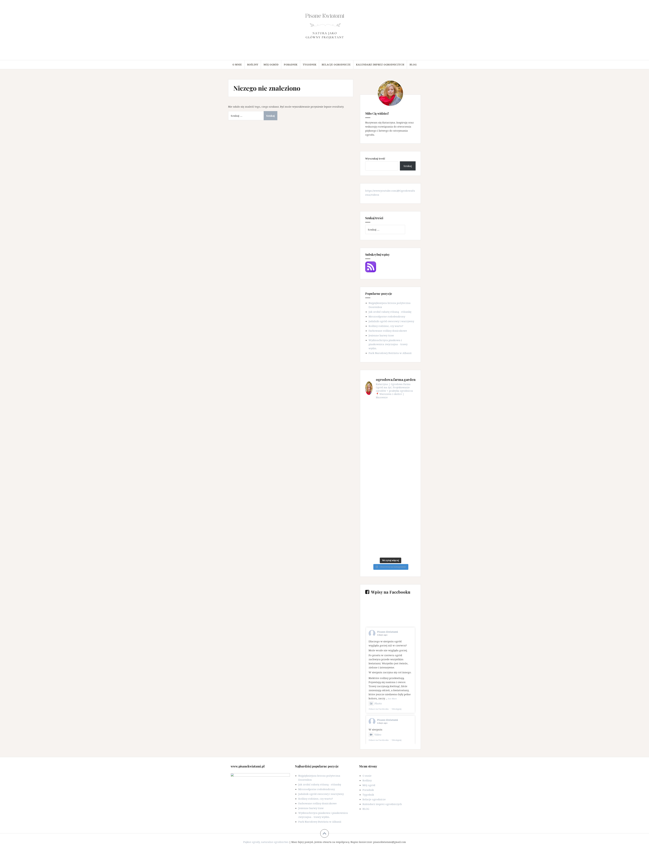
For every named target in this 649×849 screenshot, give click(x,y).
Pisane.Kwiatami (387, 631)
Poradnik (290, 64)
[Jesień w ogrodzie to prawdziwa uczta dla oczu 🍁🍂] (403, 533)
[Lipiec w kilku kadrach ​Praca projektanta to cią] (377, 471)
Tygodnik (309, 64)
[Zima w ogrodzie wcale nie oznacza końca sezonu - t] (403, 487)
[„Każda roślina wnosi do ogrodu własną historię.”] (377, 410)
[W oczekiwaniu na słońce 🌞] (377, 456)
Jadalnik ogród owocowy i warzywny (391, 321)
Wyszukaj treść (375, 158)
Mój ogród (271, 64)
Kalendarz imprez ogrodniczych (380, 64)
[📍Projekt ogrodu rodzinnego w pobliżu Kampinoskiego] (403, 517)
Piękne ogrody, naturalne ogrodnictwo (266, 842)
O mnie (237, 64)
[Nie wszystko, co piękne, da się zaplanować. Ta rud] (403, 441)
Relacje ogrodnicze (336, 64)
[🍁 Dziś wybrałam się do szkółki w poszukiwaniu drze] (403, 548)
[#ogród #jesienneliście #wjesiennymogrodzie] (403, 502)
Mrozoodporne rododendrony (387, 316)
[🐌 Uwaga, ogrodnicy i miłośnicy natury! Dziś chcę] (377, 548)
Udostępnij (396, 709)
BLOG (413, 64)
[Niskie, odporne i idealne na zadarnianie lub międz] (403, 456)
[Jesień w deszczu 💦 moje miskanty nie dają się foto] (377, 533)
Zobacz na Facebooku (379, 709)
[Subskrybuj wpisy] (370, 266)
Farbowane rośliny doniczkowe (388, 330)
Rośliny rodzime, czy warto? (386, 326)
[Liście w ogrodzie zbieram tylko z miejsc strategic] (377, 502)
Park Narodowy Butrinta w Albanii (390, 353)
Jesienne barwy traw (381, 335)
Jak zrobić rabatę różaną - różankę (390, 311)
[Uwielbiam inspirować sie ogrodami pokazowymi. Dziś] (403, 471)
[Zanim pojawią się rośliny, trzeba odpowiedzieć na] (403, 410)
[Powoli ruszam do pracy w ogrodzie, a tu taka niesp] (377, 487)
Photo (378, 703)
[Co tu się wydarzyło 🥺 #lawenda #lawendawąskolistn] (377, 441)
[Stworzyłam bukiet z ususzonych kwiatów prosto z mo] (377, 517)
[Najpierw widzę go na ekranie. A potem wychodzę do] (377, 425)
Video (377, 734)
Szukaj (408, 166)
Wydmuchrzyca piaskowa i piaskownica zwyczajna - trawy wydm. (388, 344)
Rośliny (252, 64)
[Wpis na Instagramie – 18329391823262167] (403, 425)
